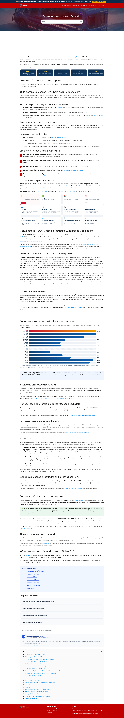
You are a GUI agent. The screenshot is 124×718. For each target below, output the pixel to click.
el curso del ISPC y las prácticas (64, 398)
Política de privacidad (52, 708)
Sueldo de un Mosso (33, 586)
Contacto (49, 712)
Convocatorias (66, 5)
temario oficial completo (67, 191)
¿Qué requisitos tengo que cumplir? (33, 608)
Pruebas (83, 5)
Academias (101, 5)
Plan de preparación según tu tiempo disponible (40, 659)
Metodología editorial (45, 637)
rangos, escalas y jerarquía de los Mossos (83, 415)
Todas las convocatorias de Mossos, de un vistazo (39, 678)
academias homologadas (75, 307)
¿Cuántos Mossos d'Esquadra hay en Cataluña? (38, 696)
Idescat (28, 555)
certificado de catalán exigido (73, 170)
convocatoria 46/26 (41, 191)
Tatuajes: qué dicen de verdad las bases (36, 691)
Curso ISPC (30, 589)
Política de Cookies (52, 710)
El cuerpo (91, 5)
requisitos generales (51, 259)
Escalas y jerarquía (33, 583)
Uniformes (27, 687)
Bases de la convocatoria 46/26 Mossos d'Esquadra (41, 673)
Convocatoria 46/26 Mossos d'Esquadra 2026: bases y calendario (43, 671)
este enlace (57, 297)
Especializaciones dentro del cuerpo (35, 685)
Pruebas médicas (33, 580)
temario (59, 108)
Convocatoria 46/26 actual (36, 571)
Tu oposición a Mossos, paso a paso (34, 654)
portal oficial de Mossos (35, 241)
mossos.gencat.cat (35, 645)
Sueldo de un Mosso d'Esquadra (34, 680)
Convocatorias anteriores (34, 675)
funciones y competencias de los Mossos (77, 433)
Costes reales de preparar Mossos (36, 668)
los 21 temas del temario (59, 137)
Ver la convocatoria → (99, 1)
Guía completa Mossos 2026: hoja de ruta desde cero (40, 657)
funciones (46, 543)
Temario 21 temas (33, 574)
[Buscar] (80, 21)
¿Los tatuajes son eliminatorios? (33, 622)
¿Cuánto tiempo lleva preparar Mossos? (35, 615)
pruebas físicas (98, 115)
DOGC (22, 241)
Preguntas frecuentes (31, 698)
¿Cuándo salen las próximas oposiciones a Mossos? (38, 601)
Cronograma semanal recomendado (37, 661)
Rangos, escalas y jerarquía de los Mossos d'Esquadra (40, 682)
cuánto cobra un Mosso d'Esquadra (40, 398)
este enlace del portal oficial (38, 305)
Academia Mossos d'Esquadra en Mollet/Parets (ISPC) (40, 689)
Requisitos (76, 5)
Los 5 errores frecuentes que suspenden (38, 666)
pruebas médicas (25, 247)
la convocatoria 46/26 (38, 176)
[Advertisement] (62, 44)
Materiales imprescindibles (34, 664)
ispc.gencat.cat (42, 645)
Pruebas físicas (32, 577)
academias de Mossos (63, 186)
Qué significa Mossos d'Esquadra (34, 694)
